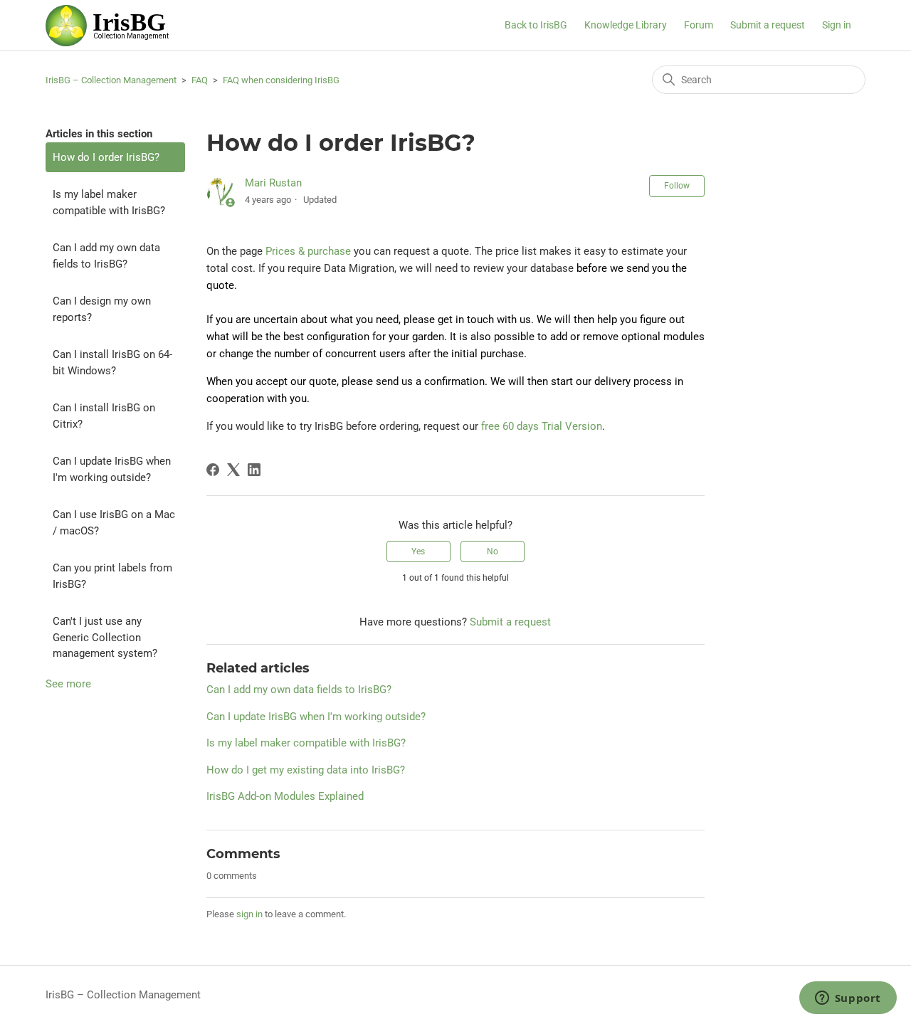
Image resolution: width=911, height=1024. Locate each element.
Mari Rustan (273, 182)
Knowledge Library (625, 25)
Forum (698, 25)
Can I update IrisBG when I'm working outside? (112, 469)
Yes (418, 551)
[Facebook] (212, 469)
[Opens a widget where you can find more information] (848, 999)
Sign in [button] (836, 25)
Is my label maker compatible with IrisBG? (109, 202)
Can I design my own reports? (102, 309)
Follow (677, 186)
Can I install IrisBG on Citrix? (104, 416)
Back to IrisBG (536, 25)
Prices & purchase (308, 251)
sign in (249, 914)
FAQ (199, 80)
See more (68, 683)
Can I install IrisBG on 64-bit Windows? (112, 362)
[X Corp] (233, 469)
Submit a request (767, 25)
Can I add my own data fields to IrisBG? (106, 255)
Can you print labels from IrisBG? (112, 576)
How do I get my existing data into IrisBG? (305, 770)
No (492, 551)
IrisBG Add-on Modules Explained (285, 796)
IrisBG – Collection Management (111, 80)
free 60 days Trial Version (541, 426)
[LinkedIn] (254, 469)
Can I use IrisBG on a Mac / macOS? (114, 522)
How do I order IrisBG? (106, 157)
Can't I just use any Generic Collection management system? (105, 637)
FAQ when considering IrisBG (281, 80)
